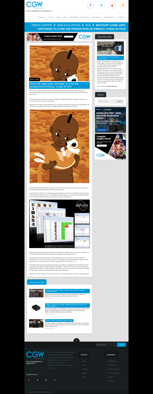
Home (84, 361)
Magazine (85, 369)
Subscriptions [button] (96, 17)
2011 (88, 25)
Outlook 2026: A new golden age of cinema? (59, 320)
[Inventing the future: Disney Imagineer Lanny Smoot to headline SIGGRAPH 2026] (36, 293)
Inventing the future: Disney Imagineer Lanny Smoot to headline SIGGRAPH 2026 (65, 291)
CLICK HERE (101, 86)
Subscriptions (112, 361)
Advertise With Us (109, 17)
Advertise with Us (113, 373)
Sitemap (110, 377)
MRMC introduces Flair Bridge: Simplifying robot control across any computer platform (66, 305)
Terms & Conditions (114, 369)
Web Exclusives (69, 25)
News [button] (50, 17)
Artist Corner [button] (84, 17)
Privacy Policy (112, 365)
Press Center (42, 25)
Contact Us (121, 17)
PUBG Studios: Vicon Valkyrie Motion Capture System (108, 57)
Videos (58, 17)
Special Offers (74, 17)
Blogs (65, 17)
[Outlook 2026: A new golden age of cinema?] (36, 323)
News (84, 365)
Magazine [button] (42, 17)
